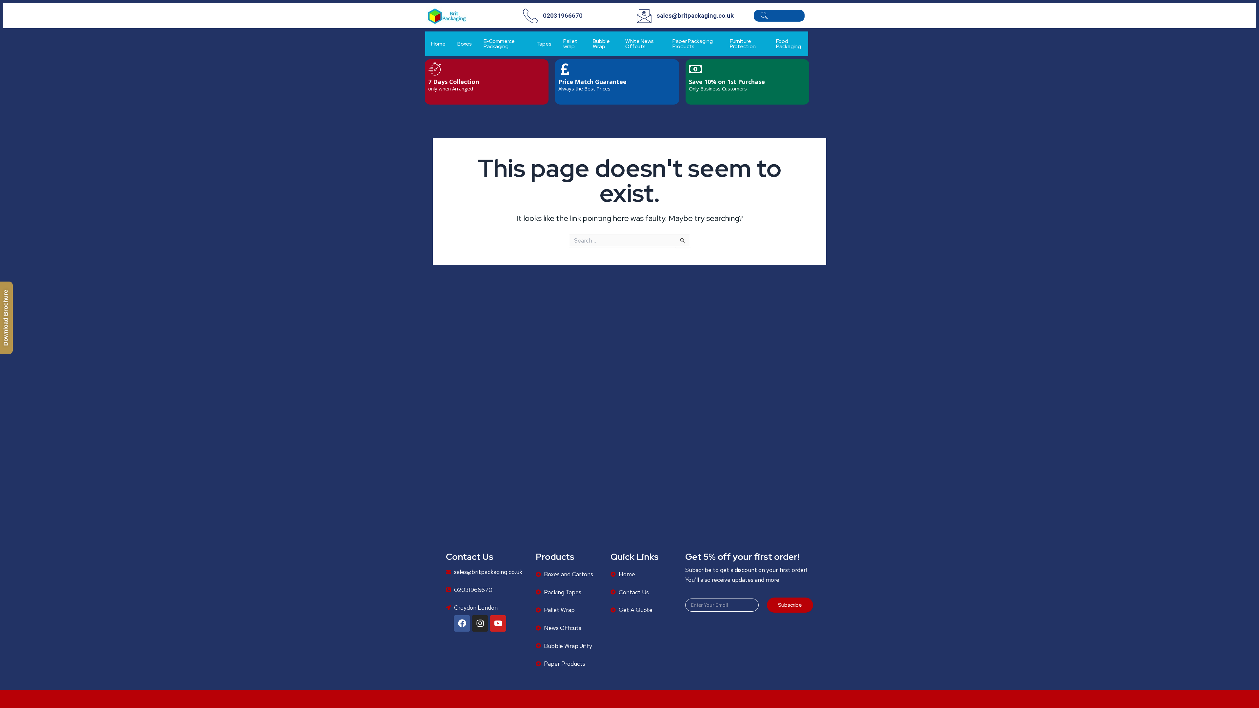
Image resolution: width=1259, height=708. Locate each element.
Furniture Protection (743, 44)
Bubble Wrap (601, 44)
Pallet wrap (570, 44)
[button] (764, 17)
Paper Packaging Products (692, 44)
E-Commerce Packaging (499, 44)
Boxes (464, 43)
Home (438, 43)
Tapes (543, 43)
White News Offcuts (639, 44)
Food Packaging (788, 44)
